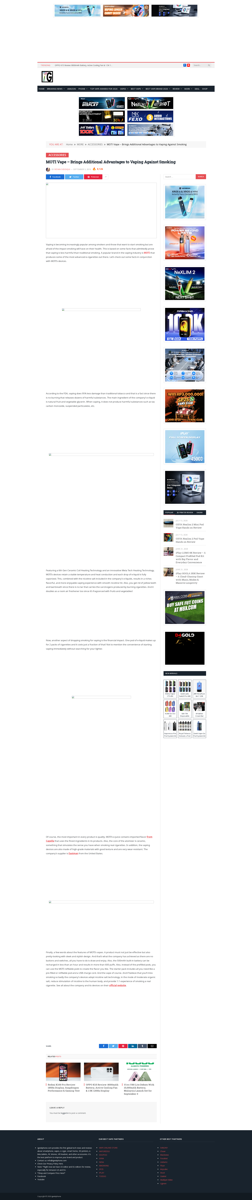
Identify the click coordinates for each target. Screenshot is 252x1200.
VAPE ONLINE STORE (108, 1147)
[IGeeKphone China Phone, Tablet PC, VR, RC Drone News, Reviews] (47, 77)
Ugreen (163, 1183)
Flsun (162, 1165)
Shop (205, 88)
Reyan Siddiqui (62, 169)
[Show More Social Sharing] (105, 176)
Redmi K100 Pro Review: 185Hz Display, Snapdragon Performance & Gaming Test (64, 1087)
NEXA (101, 1162)
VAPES (123, 88)
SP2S (101, 1169)
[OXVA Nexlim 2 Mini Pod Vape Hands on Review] (168, 523)
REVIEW (176, 88)
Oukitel (163, 1176)
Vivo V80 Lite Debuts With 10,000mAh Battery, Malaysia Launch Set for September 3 (139, 1089)
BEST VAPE (136, 88)
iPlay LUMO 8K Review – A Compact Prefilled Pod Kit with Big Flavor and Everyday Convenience (191, 557)
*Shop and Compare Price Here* (51, 1173)
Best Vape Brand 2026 (157, 88)
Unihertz (163, 1162)
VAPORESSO (104, 1151)
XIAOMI (200, 512)
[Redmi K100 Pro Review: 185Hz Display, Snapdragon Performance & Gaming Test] (63, 1072)
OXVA (101, 1158)
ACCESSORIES (57, 155)
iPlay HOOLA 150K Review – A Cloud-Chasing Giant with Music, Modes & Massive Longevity (190, 578)
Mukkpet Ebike (166, 1180)
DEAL (197, 88)
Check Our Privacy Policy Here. (50, 1163)
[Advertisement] (126, 39)
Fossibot (164, 1158)
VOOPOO (103, 1155)
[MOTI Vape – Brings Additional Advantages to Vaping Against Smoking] (101, 210)
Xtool (162, 1172)
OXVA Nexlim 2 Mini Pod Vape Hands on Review (190, 526)
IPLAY (101, 1172)
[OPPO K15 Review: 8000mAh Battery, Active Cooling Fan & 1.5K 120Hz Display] (101, 1072)
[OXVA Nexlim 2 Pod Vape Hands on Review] (168, 537)
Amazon (71, 88)
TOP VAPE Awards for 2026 (103, 88)
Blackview (164, 1155)
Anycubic (164, 1169)
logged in (65, 1113)
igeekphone (56, 1196)
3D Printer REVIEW (185, 512)
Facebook (41, 1176)
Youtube (40, 1179)
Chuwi (162, 1151)
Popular (169, 512)
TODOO (102, 1176)
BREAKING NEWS (54, 88)
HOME (41, 88)
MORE (187, 88)
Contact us (42, 1160)
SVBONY (164, 1147)
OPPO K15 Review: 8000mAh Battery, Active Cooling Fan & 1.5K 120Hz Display (84, 65)
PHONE (81, 88)
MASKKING (104, 1165)
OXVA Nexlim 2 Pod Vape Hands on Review (190, 540)
